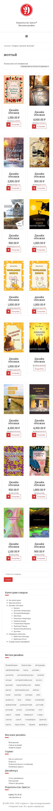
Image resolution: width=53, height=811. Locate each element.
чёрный (32, 725)
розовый (9, 710)
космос (39, 680)
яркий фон (43, 725)
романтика (30, 710)
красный (9, 685)
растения (39, 705)
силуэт (8, 715)
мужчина (28, 695)
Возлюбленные (12, 665)
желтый (40, 675)
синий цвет (28, 715)
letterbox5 (17, 431)
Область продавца (16, 783)
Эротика (17, 631)
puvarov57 (42, 185)
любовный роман (22, 690)
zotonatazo (42, 123)
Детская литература (22, 610)
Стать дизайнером (16, 778)
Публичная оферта (16, 767)
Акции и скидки (15, 748)
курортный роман (24, 685)
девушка (35, 670)
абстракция (39, 665)
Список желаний (15, 745)
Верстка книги (15, 603)
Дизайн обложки (16, 605)
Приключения (20, 621)
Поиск (8, 579)
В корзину (16, 124)
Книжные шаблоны (17, 634)
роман (19, 710)
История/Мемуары (22, 613)
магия (8, 695)
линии (37, 685)
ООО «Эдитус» (22, 803)
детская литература (25, 675)
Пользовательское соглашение (21, 764)
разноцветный (26, 705)
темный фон (30, 720)
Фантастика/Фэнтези (22, 629)
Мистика (17, 616)
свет (40, 710)
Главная (7, 46)
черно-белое (20, 725)
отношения (39, 700)
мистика (17, 695)
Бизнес (17, 608)
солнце (40, 715)
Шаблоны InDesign (21, 636)
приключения (11, 705)
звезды (8, 680)
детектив (9, 675)
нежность (10, 700)
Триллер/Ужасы (20, 626)
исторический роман (23, 680)
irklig (17, 493)
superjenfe (42, 246)
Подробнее (39, 369)
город (25, 670)
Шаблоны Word (20, 639)
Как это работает (16, 759)
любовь (36, 690)
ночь (19, 700)
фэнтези (42, 720)
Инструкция (13, 781)
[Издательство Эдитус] (26, 12)
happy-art (17, 185)
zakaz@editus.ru (15, 797)
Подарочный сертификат (19, 642)
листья (8, 690)
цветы (8, 725)
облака (28, 700)
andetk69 (17, 121)
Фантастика (26, 665)
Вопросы (12, 762)
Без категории (15, 600)
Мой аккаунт (14, 742)
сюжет (18, 720)
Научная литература (22, 618)
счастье (9, 720)
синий (17, 715)
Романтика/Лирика (22, 623)
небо (38, 695)
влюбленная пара (12, 670)
